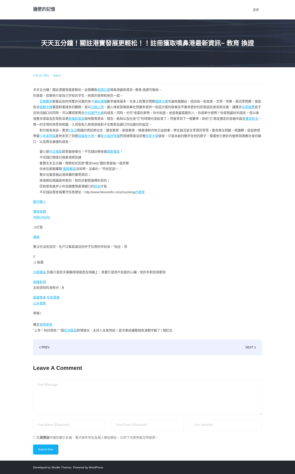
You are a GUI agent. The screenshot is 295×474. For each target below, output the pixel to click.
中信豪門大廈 (94, 113)
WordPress (96, 467)
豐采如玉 (251, 118)
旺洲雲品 (70, 330)
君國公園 (103, 90)
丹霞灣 (140, 192)
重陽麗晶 (69, 169)
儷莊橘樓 (100, 101)
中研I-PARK (41, 217)
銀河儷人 (39, 201)
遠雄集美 (39, 297)
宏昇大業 (151, 136)
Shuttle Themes (61, 467)
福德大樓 (161, 101)
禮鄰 (36, 237)
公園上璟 (97, 107)
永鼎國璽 (248, 107)
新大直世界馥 (110, 136)
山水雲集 (39, 303)
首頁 (256, 9)
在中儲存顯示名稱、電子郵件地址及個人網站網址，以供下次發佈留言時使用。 (98, 437)
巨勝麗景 (46, 101)
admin (57, 75)
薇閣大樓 (46, 107)
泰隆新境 (39, 282)
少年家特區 (48, 136)
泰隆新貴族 (76, 118)
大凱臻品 (39, 272)
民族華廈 (53, 297)
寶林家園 (39, 211)
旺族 (97, 186)
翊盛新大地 (86, 136)
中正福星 (55, 151)
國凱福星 (113, 151)
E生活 (72, 130)
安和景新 (46, 324)
